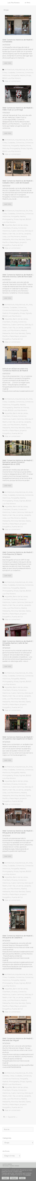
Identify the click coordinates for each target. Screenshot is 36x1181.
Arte (30, 70)
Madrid (22, 75)
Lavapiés (27, 234)
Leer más (7, 63)
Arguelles (8, 225)
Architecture (9, 70)
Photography (15, 148)
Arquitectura (20, 70)
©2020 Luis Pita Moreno (11, 316)
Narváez (22, 239)
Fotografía (15, 75)
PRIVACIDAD (6, 1165)
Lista (4, 237)
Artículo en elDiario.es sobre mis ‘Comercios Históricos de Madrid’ (15, 370)
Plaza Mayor (14, 242)
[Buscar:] (18, 1129)
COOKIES (12, 1165)
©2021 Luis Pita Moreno (11, 78)
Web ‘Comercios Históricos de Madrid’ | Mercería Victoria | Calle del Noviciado (17, 276)
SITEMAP (17, 1165)
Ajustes (22, 1178)
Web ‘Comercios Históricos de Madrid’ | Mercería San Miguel (17, 1039)
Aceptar (5, 1178)
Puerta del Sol (17, 245)
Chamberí (6, 228)
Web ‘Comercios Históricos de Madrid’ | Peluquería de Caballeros (17, 937)
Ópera (28, 239)
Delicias (28, 231)
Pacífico (5, 242)
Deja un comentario (12, 81)
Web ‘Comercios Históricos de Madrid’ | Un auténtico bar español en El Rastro (17, 738)
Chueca (14, 228)
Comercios (20, 73)
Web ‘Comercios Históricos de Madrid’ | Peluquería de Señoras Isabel (17, 832)
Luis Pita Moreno (14, 3)
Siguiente (12, 1117)
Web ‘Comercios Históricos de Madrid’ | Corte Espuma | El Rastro (17, 553)
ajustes (28, 1175)
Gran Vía (11, 234)
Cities (4, 73)
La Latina (19, 234)
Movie (28, 146)
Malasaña (6, 239)
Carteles (5, 307)
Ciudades (11, 73)
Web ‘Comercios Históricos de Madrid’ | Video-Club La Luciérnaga (17, 109)
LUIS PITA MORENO (7, 1164)
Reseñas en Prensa (21, 408)
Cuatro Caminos (17, 231)
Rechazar (14, 1178)
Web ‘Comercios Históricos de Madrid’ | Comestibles (17, 41)
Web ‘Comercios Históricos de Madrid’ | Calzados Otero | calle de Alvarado (17, 182)
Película (5, 148)
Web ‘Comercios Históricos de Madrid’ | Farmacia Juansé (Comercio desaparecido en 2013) (17, 462)
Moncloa (14, 239)
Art (27, 70)
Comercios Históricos (10, 310)
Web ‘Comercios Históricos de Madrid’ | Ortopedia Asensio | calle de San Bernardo (17, 643)
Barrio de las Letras (20, 225)
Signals (29, 148)
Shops (28, 75)
